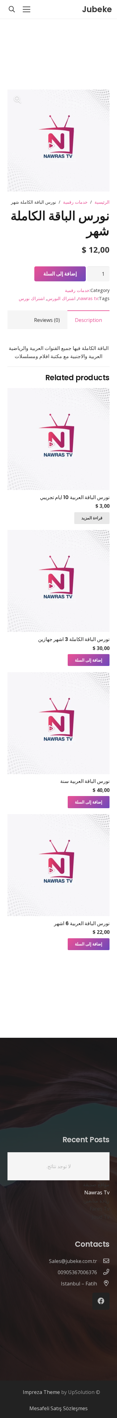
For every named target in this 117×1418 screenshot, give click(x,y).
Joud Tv (101, 1216)
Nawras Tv (97, 1192)
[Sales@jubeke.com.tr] (103, 1261)
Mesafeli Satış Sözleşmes (58, 1408)
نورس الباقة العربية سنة (85, 781)
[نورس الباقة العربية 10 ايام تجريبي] (58, 392)
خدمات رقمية (75, 202)
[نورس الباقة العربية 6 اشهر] (58, 818)
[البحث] (12, 9)
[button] (17, 99)
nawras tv (88, 298)
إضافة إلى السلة (60, 273)
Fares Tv (100, 1208)
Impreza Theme (41, 1392)
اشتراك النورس (61, 298)
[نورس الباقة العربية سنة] (58, 676)
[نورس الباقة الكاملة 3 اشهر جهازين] (58, 534)
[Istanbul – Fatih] (103, 1284)
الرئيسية (102, 202)
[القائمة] (26, 9)
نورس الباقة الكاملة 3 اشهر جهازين (74, 639)
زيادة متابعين (96, 1200)
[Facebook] (101, 1301)
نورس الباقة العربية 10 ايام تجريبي (75, 497)
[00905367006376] (103, 1272)
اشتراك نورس (32, 298)
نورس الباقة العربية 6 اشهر (82, 923)
